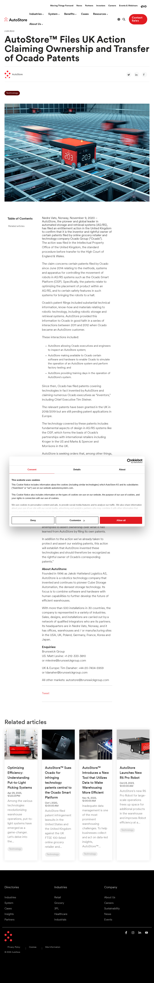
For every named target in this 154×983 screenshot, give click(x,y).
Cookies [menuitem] (32, 947)
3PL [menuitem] (56, 908)
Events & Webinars (128, 6)
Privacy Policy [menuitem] (14, 947)
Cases (85, 14)
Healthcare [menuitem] (60, 914)
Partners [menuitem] (9, 920)
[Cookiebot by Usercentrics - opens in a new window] (129, 461)
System (53, 14)
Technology (12, 93)
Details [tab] (77, 469)
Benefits (69, 14)
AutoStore (17, 74)
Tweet (45, 693)
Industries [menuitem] (10, 897)
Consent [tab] (32, 469)
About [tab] (122, 469)
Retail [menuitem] (57, 897)
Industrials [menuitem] (60, 920)
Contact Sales (137, 19)
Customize (75, 520)
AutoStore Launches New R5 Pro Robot (131, 773)
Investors (100, 6)
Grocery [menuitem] (59, 903)
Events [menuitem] (108, 920)
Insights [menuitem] (9, 914)
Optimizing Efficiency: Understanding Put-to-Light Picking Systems (20, 778)
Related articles (16, 226)
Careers (112, 6)
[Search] (124, 19)
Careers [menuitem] (109, 903)
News (79, 6)
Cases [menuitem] (8, 908)
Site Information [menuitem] (52, 947)
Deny (33, 520)
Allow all (121, 520)
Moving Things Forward (61, 6)
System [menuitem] (9, 903)
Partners (89, 6)
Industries (35, 14)
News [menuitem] (107, 914)
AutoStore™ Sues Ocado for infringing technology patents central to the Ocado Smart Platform (58, 782)
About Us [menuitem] (109, 897)
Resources (99, 14)
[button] (126, 933)
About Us (35, 24)
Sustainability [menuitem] (112, 908)
